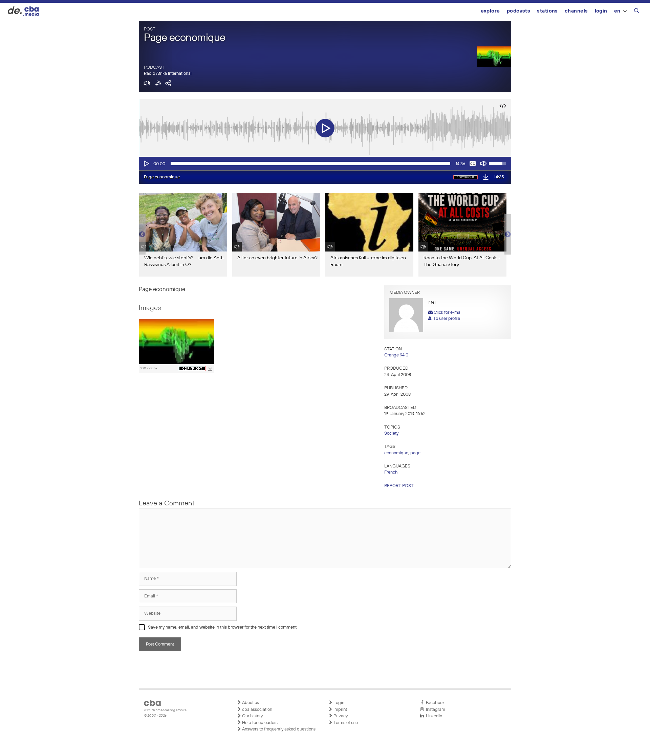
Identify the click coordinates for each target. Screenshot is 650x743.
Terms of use (345, 723)
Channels (576, 11)
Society (391, 433)
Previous (142, 234)
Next (507, 234)
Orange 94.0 (396, 355)
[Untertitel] (472, 163)
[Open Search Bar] (636, 12)
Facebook (434, 703)
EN (617, 11)
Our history (252, 716)
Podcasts (518, 11)
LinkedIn (433, 716)
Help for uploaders (259, 723)
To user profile (445, 318)
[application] (325, 163)
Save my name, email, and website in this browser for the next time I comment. (223, 627)
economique (396, 453)
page (415, 453)
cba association (256, 709)
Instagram (434, 709)
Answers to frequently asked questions (278, 729)
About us (250, 703)
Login (601, 11)
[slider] (310, 163)
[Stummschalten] (483, 163)
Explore (490, 11)
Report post (399, 486)
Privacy (340, 716)
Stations (547, 11)
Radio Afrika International (168, 73)
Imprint (339, 709)
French (390, 472)
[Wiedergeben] (146, 163)
